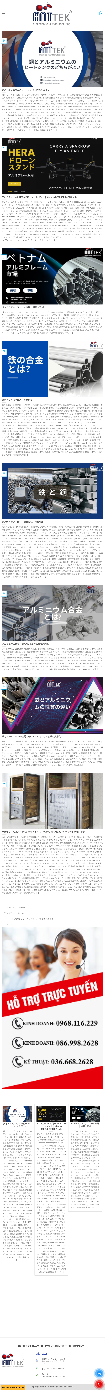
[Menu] (3, 13)
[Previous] (5, 1214)
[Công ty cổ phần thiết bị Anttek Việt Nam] (52, 13)
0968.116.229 (17, 1387)
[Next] (96, 1214)
